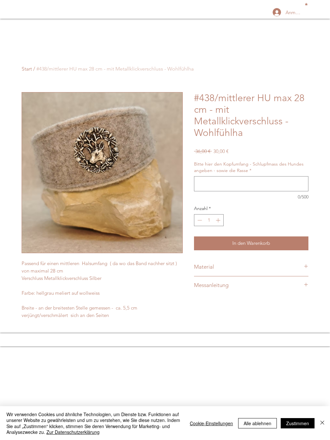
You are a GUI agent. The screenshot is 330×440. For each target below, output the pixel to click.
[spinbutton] (209, 220)
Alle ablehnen (257, 423)
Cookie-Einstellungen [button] (211, 423)
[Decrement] (199, 220)
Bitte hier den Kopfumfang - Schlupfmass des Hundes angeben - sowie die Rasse (249, 167)
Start (27, 69)
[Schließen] (322, 423)
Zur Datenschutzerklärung (73, 432)
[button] (306, 4)
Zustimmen (297, 423)
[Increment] (219, 220)
